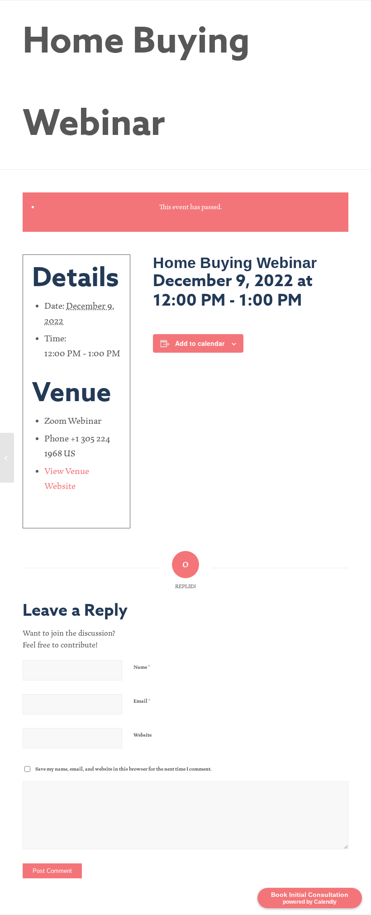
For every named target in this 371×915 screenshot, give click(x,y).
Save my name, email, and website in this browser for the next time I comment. (123, 769)
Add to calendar (199, 343)
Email (142, 701)
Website (142, 735)
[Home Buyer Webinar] (7, 458)
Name (141, 667)
